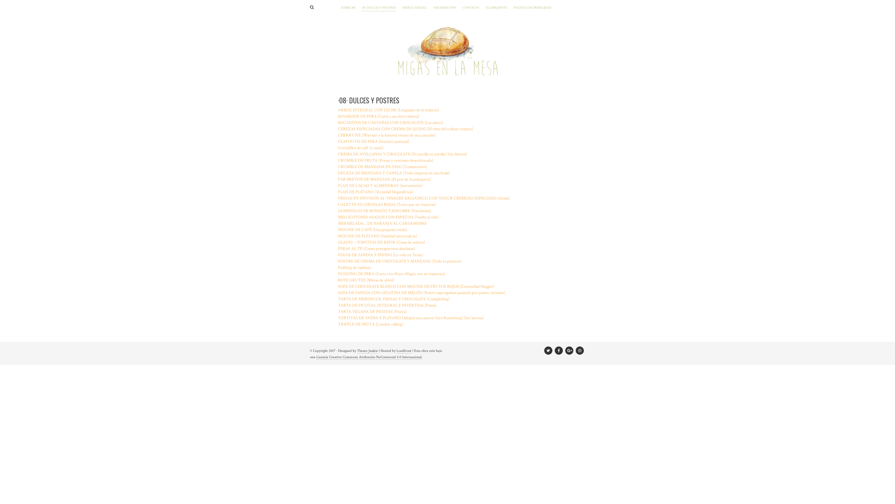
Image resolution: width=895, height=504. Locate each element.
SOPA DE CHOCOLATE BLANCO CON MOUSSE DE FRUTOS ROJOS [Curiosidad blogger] (416, 286)
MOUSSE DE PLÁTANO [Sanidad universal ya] (377, 236)
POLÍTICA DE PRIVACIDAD (532, 8)
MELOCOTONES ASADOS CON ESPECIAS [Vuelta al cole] (388, 217)
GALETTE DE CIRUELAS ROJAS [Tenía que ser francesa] (387, 204)
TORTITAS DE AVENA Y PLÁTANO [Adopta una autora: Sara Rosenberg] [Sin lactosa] (411, 318)
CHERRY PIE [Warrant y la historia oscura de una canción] (387, 135)
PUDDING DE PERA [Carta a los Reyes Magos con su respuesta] (391, 273)
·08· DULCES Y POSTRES (379, 8)
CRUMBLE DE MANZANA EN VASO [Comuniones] (382, 166)
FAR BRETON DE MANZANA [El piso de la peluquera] (384, 179)
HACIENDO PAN (445, 8)
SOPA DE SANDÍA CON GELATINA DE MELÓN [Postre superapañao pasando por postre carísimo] (421, 292)
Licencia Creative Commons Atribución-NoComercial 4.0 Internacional (369, 357)
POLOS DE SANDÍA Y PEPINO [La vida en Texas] (380, 255)
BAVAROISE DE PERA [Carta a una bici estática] (378, 116)
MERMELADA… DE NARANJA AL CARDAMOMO (382, 223)
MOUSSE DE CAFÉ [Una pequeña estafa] (372, 229)
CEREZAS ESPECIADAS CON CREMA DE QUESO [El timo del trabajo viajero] (405, 129)
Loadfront (403, 350)
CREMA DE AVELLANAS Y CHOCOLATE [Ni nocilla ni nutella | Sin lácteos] (402, 154)
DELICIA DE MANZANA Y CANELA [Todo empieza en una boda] (394, 173)
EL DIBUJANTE (496, 8)
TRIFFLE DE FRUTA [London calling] (370, 324)
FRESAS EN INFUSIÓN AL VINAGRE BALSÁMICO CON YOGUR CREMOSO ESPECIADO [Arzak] (424, 198)
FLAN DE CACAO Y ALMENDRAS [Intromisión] (380, 185)
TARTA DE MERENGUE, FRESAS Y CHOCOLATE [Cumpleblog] (394, 299)
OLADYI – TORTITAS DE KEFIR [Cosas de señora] (381, 242)
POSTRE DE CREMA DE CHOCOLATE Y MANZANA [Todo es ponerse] (400, 261)
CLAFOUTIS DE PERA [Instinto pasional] (373, 141)
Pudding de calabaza (354, 267)
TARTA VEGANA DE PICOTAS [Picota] (372, 311)
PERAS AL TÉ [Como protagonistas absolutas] (376, 248)
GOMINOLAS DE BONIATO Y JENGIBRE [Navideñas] (384, 211)
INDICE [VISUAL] (415, 8)
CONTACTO (471, 8)
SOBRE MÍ (348, 8)
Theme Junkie (367, 350)
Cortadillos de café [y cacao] (360, 147)
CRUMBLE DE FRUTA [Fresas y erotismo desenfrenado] (386, 160)
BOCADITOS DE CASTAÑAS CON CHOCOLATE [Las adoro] (390, 122)
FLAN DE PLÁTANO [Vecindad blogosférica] (375, 192)
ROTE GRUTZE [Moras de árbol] (366, 280)
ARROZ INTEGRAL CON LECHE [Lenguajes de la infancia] (388, 110)
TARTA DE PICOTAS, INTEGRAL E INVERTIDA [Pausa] (387, 305)
